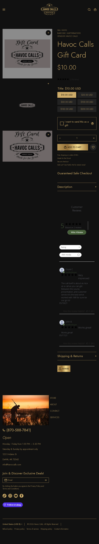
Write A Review (77, 232)
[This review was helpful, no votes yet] (87, 311)
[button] (95, 9)
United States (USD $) (12, 524)
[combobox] (70, 247)
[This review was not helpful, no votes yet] (92, 311)
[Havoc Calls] (49, 9)
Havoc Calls (72, 36)
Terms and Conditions (11, 488)
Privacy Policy (36, 486)
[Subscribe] (45, 480)
